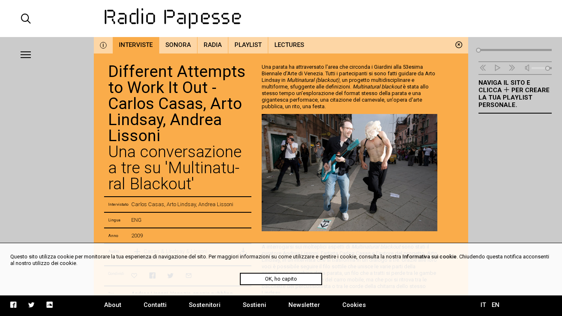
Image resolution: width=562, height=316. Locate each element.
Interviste (136, 45)
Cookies (354, 305)
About (112, 305)
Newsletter (304, 305)
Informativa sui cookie (429, 256)
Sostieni (254, 305)
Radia (213, 45)
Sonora (178, 45)
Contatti (155, 305)
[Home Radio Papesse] (281, 18)
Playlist (248, 45)
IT (483, 305)
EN (495, 305)
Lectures (289, 45)
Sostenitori (205, 305)
